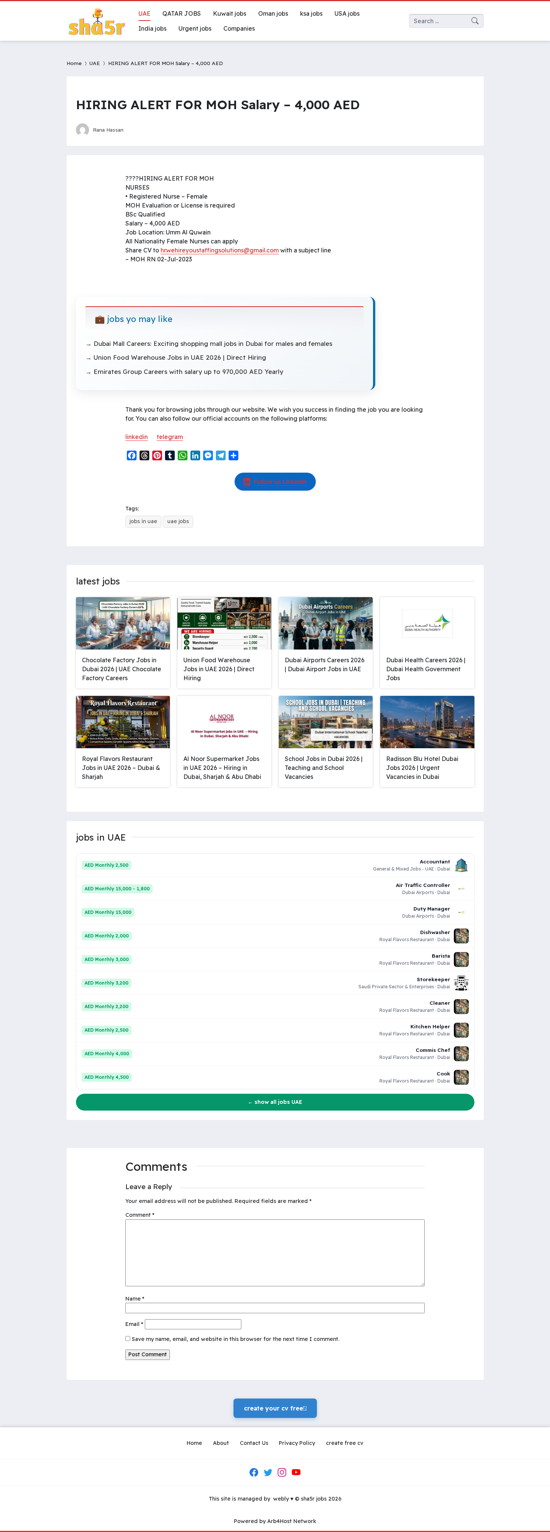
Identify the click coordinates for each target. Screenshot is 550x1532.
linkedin (136, 436)
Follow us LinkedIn (280, 481)
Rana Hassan (108, 129)
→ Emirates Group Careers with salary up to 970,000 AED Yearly (184, 371)
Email (134, 1324)
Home (74, 63)
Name (134, 1298)
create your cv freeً (275, 1408)
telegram (170, 436)
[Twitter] (268, 1473)
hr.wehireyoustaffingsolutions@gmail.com (220, 250)
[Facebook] (254, 1473)
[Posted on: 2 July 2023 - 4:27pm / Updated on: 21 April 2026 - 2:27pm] (136, 129)
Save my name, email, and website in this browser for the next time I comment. (235, 1339)
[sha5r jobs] (96, 21)
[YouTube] (296, 1473)
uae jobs (178, 521)
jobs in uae (143, 521)
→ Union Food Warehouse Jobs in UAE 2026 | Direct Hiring (175, 357)
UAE (94, 63)
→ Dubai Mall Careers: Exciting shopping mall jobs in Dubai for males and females (208, 343)
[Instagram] (282, 1473)
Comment (140, 1215)
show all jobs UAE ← (275, 1102)
